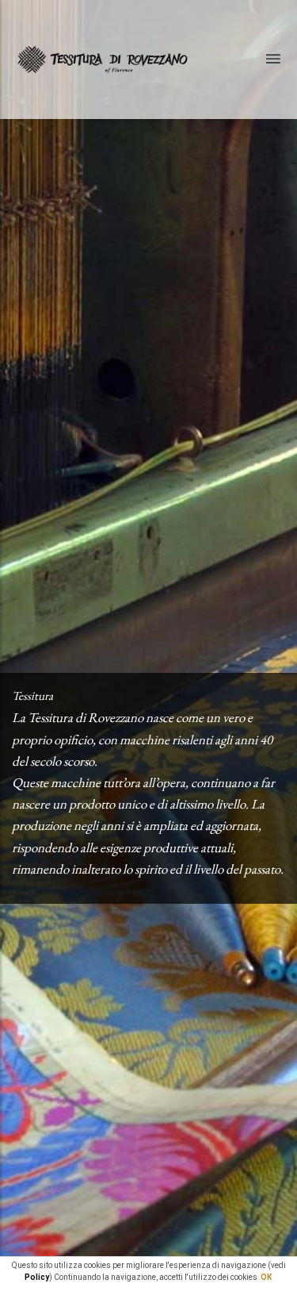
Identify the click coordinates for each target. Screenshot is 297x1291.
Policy (37, 1277)
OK (266, 1277)
